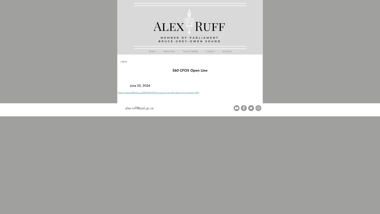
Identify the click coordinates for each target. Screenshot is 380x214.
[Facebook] (244, 108)
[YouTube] (236, 108)
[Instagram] (258, 108)
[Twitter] (251, 108)
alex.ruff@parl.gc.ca (139, 108)
